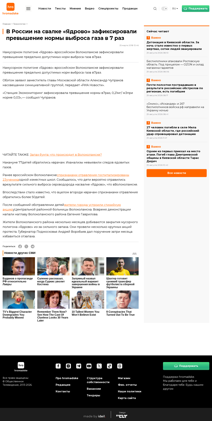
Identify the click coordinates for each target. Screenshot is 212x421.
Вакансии (94, 388)
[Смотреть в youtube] (88, 366)
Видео (89, 8)
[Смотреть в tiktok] (109, 366)
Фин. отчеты (127, 384)
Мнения (75, 8)
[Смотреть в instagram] (68, 366)
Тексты (60, 8)
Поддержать (198, 8)
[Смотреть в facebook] (58, 366)
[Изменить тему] (164, 9)
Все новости (176, 173)
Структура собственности (98, 380)
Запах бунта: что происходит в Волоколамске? (66, 155)
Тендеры (93, 395)
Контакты (63, 391)
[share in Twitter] (26, 246)
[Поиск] (155, 8)
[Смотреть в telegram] (78, 366)
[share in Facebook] (20, 246)
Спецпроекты (108, 8)
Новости (44, 8)
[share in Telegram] (32, 246)
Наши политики (129, 391)
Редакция (63, 384)
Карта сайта (127, 398)
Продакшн (129, 8)
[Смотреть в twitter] (99, 366)
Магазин (124, 378)
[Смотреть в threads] (119, 366)
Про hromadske (67, 378)
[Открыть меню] (28, 8)
